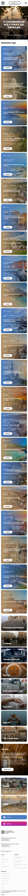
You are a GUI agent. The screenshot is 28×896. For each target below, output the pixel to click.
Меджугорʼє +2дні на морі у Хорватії (9, 283)
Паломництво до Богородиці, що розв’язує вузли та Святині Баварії (14, 537)
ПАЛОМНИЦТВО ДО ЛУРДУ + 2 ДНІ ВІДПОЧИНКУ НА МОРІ (13, 180)
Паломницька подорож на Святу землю (9, 153)
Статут (2, 864)
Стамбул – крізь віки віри (6, 413)
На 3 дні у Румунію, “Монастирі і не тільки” (10, 564)
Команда (3, 861)
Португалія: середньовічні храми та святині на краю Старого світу (12, 512)
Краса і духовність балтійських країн (9, 334)
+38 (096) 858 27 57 (7, 808)
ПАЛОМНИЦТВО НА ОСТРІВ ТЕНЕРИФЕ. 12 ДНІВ (11, 308)
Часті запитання (4, 727)
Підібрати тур (14, 3)
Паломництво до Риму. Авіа (7, 486)
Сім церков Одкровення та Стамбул (9, 387)
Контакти (3, 695)
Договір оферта (4, 866)
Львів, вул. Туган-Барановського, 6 (11, 792)
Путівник (3, 632)
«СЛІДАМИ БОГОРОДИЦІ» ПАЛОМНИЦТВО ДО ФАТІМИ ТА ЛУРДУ (13, 361)
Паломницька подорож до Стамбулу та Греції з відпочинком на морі (11, 205)
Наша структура (4, 859)
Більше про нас (7, 769)
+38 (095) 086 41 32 (15, 808)
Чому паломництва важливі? (20, 868)
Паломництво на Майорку (6, 438)
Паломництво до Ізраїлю (6, 462)
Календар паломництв (6, 616)
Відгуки (2, 711)
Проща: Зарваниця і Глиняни (7, 232)
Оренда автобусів (5, 648)
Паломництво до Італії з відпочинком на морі (11, 46)
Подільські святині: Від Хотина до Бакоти (10, 101)
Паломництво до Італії (6, 256)
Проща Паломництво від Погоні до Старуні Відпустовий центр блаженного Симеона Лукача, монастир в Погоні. (13, 73)
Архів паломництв (5, 883)
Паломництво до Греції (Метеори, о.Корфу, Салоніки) (12, 126)
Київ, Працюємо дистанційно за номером (13, 810)
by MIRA (3, 894)
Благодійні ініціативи (5, 679)
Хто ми (2, 857)
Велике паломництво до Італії (7, 590)
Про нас (3, 663)
